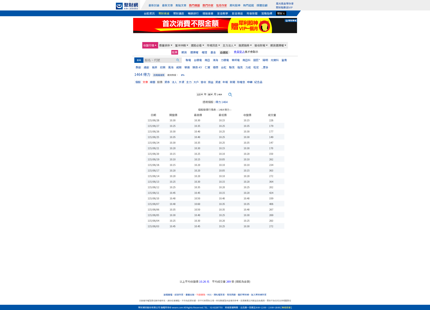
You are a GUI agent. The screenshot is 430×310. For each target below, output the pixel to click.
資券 (167, 82)
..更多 (265, 67)
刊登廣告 (200, 294)
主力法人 (228, 45)
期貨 (184, 52)
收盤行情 (148, 45)
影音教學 (222, 13)
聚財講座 (178, 13)
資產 (218, 82)
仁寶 (207, 67)
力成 (248, 67)
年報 (225, 82)
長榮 (154, 67)
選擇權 (194, 52)
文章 (145, 82)
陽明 (265, 60)
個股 (138, 82)
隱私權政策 (219, 294)
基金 (213, 52)
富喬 (284, 60)
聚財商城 (163, 13)
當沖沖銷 (180, 45)
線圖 (152, 82)
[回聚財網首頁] (127, 6)
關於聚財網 (243, 294)
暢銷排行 (193, 13)
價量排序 (164, 45)
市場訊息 (212, 45)
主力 (189, 82)
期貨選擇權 (277, 45)
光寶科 (275, 60)
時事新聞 (252, 13)
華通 (187, 67)
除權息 (241, 82)
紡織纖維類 (158, 75)
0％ (183, 75)
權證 (204, 52)
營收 (203, 82)
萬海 (171, 67)
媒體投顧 (262, 5)
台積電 (198, 60)
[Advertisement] (215, 255)
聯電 (188, 60)
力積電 (225, 60)
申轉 (249, 82)
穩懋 (215, 67)
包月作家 (221, 5)
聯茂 (232, 67)
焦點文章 (181, 5)
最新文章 (167, 5)
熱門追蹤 (248, 5)
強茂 (240, 67)
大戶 (196, 82)
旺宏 (256, 67)
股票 (174, 52)
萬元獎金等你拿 (285, 3)
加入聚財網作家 (258, 294)
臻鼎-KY (197, 67)
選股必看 (196, 45)
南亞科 (246, 60)
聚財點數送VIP (284, 7)
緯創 (146, 67)
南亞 (207, 60)
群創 (138, 67)
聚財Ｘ (281, 13)
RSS (209, 294)
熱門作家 (208, 5)
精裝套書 (208, 13)
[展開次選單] (155, 45)
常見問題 (231, 294)
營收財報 (259, 45)
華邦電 (236, 60)
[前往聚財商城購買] (215, 25)
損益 (210, 82)
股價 (160, 82)
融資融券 (244, 45)
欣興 (162, 67)
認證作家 (179, 294)
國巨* (256, 60)
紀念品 (258, 82)
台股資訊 (149, 13)
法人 (174, 82)
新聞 (232, 82)
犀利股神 (235, 5)
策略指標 (266, 13)
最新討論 (154, 5)
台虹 (223, 67)
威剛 (179, 67)
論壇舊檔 (168, 294)
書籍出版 (190, 294)
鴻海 (215, 60)
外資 (181, 82)
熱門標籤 (194, 5)
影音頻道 (237, 13)
